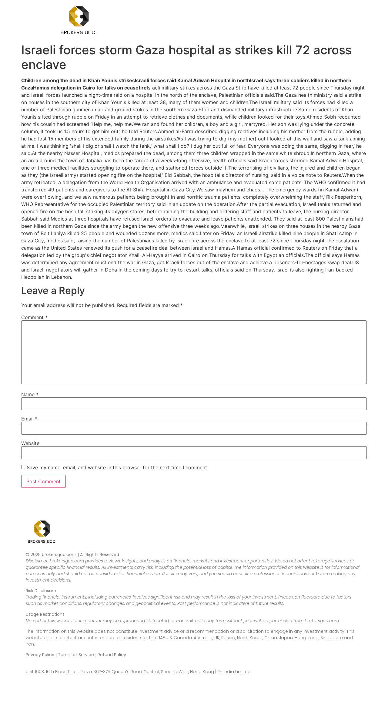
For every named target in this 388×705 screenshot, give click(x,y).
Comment (34, 317)
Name (29, 394)
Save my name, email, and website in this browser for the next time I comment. (117, 467)
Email (29, 418)
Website (30, 443)
